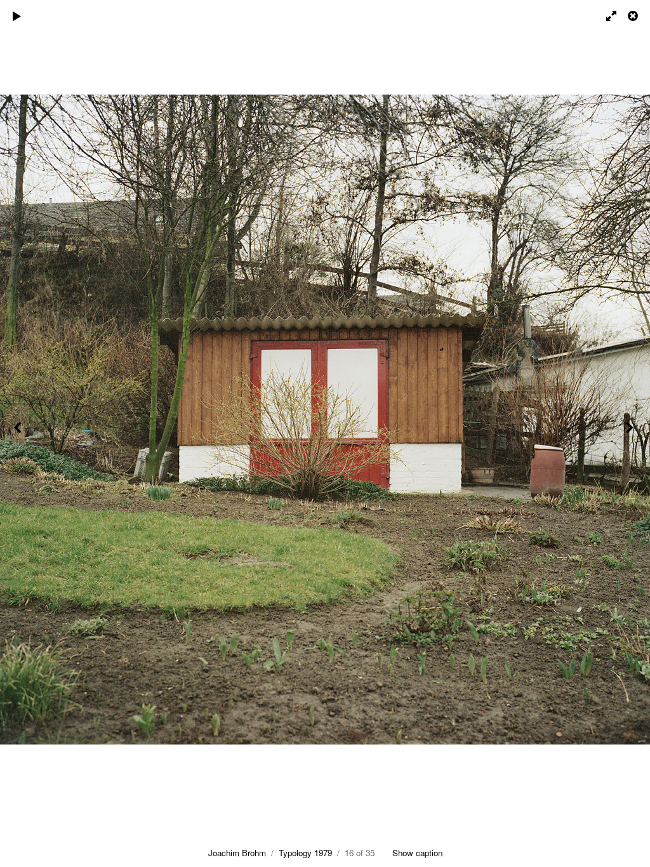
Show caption (417, 853)
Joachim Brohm (237, 853)
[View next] (631, 433)
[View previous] (19, 433)
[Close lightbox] (634, 16)
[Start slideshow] (17, 16)
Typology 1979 (305, 853)
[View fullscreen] (605, 16)
